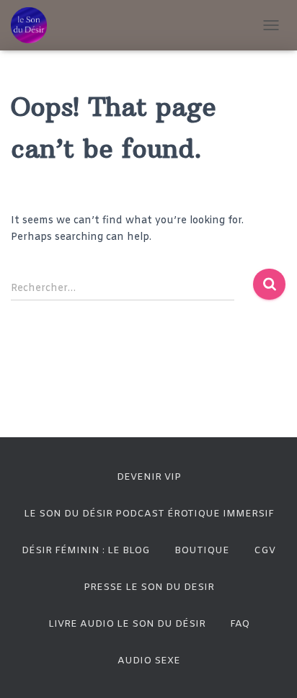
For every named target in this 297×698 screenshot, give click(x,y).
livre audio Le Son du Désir (126, 624)
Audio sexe (149, 661)
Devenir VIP (149, 477)
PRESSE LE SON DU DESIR (149, 587)
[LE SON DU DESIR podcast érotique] (34, 25)
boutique (201, 551)
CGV (264, 551)
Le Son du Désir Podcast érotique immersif (149, 514)
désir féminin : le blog (86, 551)
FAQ (239, 624)
